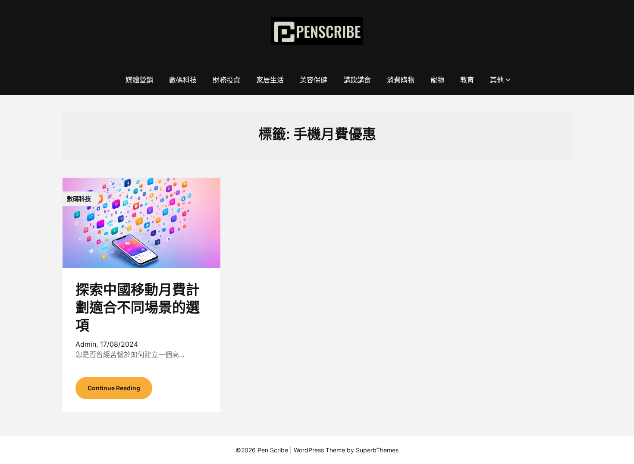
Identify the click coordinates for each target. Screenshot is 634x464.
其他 (497, 79)
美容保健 (313, 79)
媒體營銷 (139, 79)
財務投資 (226, 79)
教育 (467, 79)
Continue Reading (114, 388)
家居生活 (270, 79)
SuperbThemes (377, 450)
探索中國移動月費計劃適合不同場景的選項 (137, 307)
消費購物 (400, 79)
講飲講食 (357, 79)
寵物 (437, 79)
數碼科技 (183, 79)
